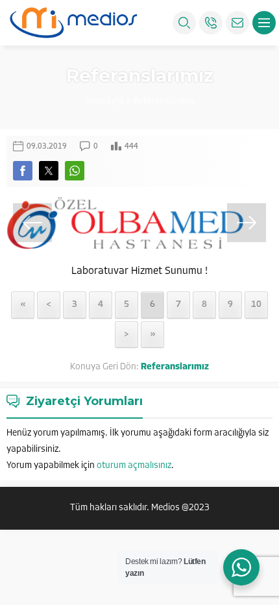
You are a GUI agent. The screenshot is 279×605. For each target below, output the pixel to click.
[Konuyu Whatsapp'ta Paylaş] (74, 170)
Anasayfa (104, 101)
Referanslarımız (164, 101)
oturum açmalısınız (134, 466)
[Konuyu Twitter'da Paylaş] (48, 170)
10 (256, 305)
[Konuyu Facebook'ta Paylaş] (22, 170)
